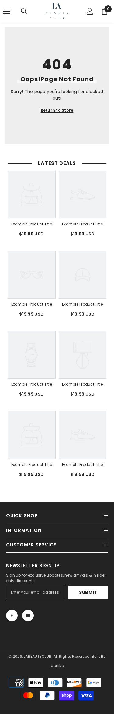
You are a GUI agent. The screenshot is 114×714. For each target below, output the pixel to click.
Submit (88, 592)
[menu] (6, 11)
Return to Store (57, 110)
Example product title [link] (31, 224)
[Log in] (90, 11)
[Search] (24, 11)
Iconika (57, 665)
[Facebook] (12, 615)
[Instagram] (28, 615)
